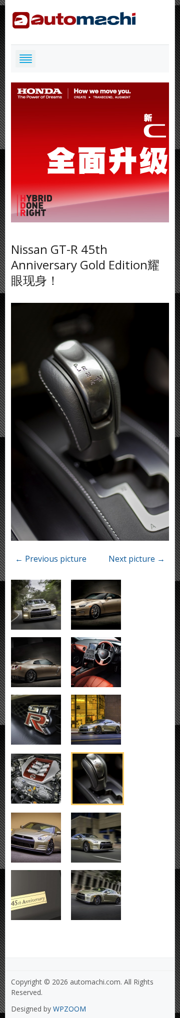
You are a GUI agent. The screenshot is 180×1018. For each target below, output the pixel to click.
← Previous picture (50, 558)
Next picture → (136, 558)
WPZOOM (69, 1009)
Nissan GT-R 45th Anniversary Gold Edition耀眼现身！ (85, 264)
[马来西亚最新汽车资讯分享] (74, 18)
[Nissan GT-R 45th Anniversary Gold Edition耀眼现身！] (90, 423)
